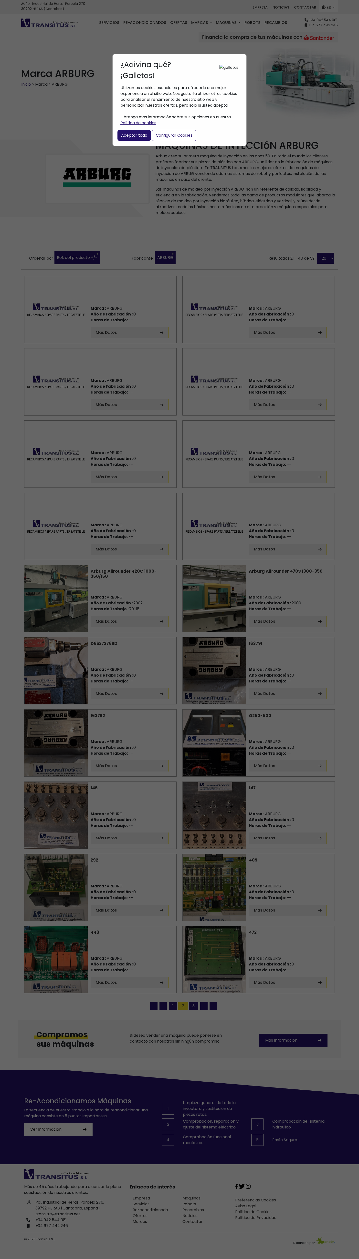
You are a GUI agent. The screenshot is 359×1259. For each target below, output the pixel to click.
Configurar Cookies (174, 135)
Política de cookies (138, 123)
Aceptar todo (134, 135)
